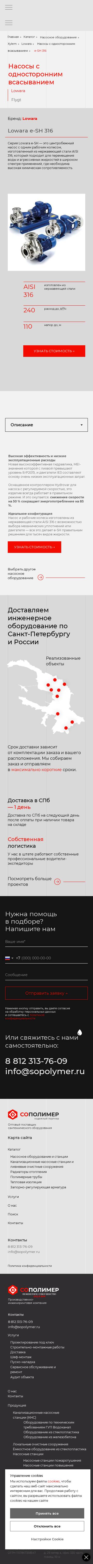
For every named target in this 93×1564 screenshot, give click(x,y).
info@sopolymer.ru (45, 1071)
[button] (54, 351)
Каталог (14, 1149)
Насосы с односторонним (56, 44)
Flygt (16, 99)
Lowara (18, 90)
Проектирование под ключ (32, 1342)
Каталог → (30, 37)
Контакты (17, 1240)
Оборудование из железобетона (50, 1437)
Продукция (17, 1405)
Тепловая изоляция (26, 1182)
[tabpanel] (46, 505)
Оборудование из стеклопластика (51, 1432)
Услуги (13, 1197)
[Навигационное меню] (8, 7)
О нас (12, 1205)
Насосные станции (28, 1454)
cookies (54, 1481)
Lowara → (27, 44)
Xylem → (13, 44)
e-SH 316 (40, 50)
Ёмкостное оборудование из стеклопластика (49, 1449)
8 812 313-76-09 (36, 1061)
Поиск (13, 1214)
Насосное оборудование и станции (39, 1157)
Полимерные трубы (26, 1177)
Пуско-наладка (22, 1362)
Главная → (14, 37)
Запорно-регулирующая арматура (38, 1187)
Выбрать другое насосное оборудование (22, 573)
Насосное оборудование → (59, 37)
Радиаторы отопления (28, 1172)
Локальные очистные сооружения (40, 1444)
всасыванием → (19, 50)
